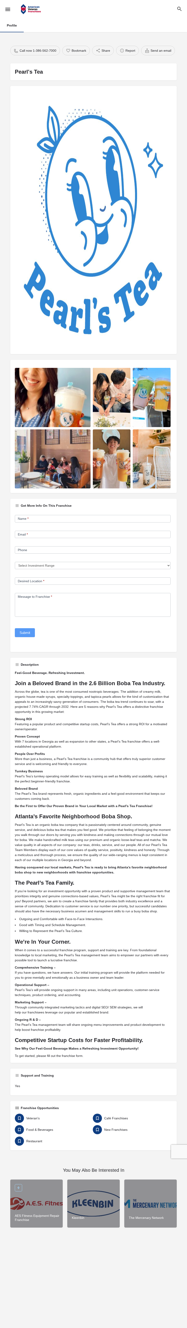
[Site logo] (31, 9)
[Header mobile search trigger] (179, 9)
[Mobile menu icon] (8, 9)
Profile (12, 25)
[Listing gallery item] (53, 397)
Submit (25, 633)
